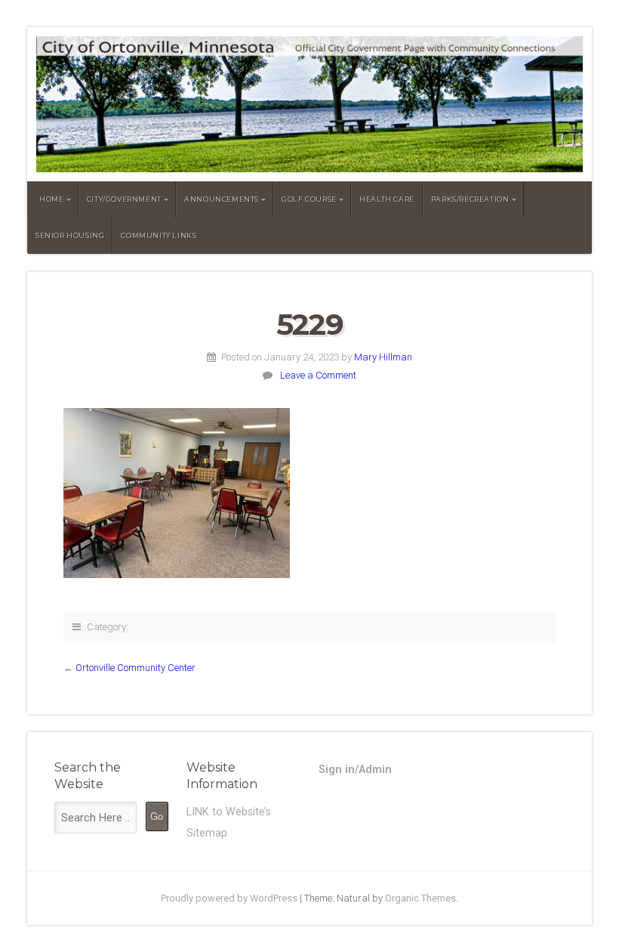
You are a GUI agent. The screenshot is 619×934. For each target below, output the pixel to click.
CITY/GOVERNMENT (124, 199)
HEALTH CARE (386, 199)
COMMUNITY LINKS (158, 235)
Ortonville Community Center (135, 667)
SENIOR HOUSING (69, 235)
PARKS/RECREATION (470, 199)
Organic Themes (420, 898)
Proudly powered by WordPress (229, 898)
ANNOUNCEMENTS (221, 199)
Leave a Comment (318, 375)
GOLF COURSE (309, 199)
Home (51, 199)
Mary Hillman (383, 357)
